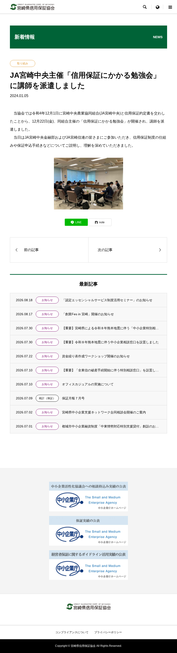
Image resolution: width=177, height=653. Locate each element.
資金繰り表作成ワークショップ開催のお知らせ (96, 356)
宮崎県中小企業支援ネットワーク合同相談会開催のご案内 (104, 412)
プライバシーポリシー (108, 632)
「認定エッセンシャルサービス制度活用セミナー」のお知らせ (107, 300)
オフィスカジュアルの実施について (88, 384)
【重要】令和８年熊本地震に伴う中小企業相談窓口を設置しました (110, 342)
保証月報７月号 (73, 398)
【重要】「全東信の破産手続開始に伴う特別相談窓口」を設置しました (111, 370)
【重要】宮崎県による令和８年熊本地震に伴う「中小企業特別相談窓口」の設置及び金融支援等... (111, 328)
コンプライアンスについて (71, 632)
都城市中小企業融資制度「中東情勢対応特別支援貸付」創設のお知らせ (111, 426)
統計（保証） (47, 398)
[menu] (157, 7)
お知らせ (47, 300)
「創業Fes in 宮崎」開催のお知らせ (88, 314)
